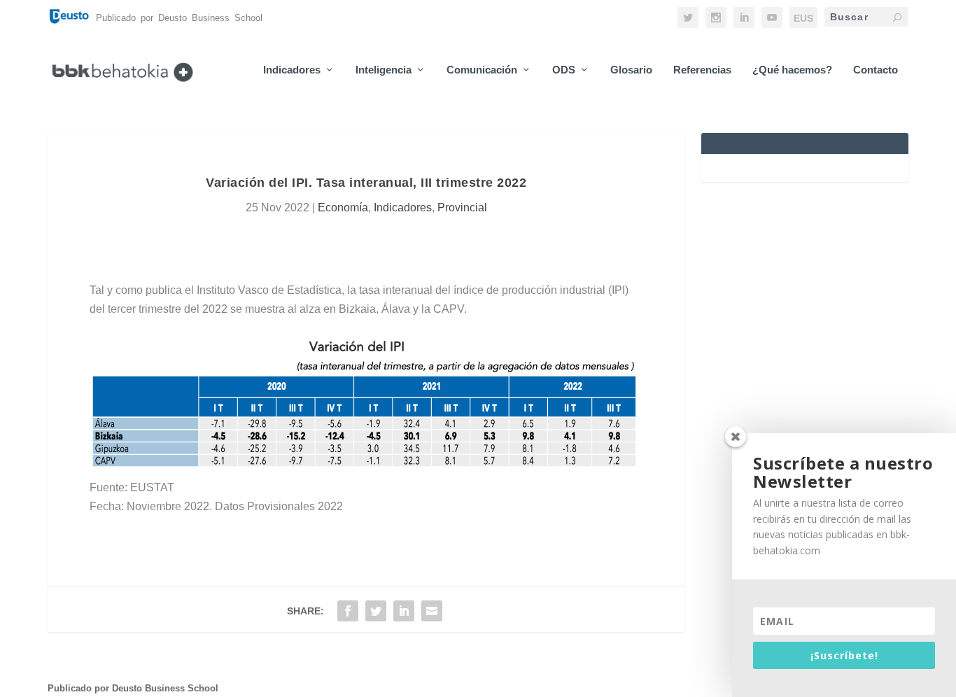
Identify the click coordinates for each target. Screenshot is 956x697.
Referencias (702, 70)
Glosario (631, 70)
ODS (563, 70)
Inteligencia (384, 70)
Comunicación (482, 70)
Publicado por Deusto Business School (133, 688)
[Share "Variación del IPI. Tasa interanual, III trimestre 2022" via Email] (432, 611)
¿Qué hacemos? (792, 70)
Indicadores (292, 70)
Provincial (462, 207)
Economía (343, 207)
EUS (803, 18)
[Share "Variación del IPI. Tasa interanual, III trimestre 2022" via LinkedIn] (404, 611)
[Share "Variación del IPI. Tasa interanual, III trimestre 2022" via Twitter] (376, 611)
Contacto (875, 70)
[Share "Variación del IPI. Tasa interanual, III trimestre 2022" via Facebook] (348, 611)
